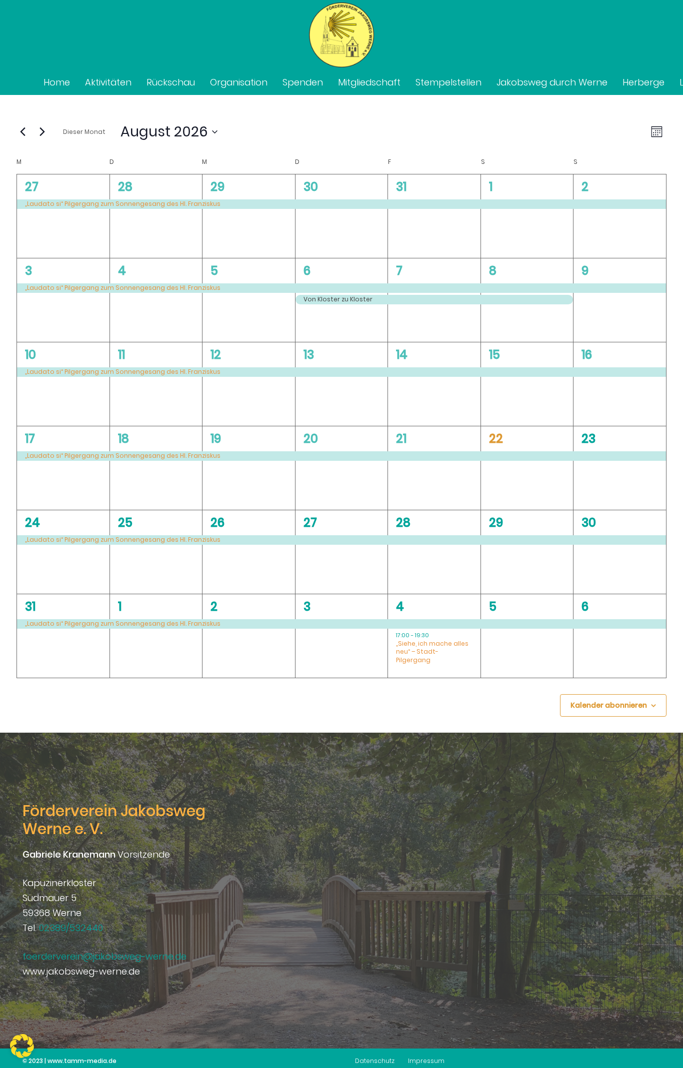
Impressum (426, 1061)
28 (125, 186)
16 (587, 354)
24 (32, 522)
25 (125, 522)
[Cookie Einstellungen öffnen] (22, 1055)
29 (217, 186)
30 (311, 186)
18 (123, 438)
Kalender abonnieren (608, 705)
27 (31, 186)
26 (217, 522)
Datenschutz (374, 1061)
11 (121, 354)
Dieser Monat (84, 131)
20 (311, 438)
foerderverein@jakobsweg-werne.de (104, 956)
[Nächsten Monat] (42, 132)
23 (589, 438)
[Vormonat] (22, 132)
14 (402, 354)
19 (215, 438)
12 (215, 354)
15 (494, 354)
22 (496, 438)
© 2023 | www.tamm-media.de (69, 1061)
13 (309, 354)
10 (30, 354)
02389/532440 (71, 928)
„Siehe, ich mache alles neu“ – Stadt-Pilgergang (432, 651)
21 (401, 438)
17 (30, 438)
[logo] (341, 34)
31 (401, 186)
